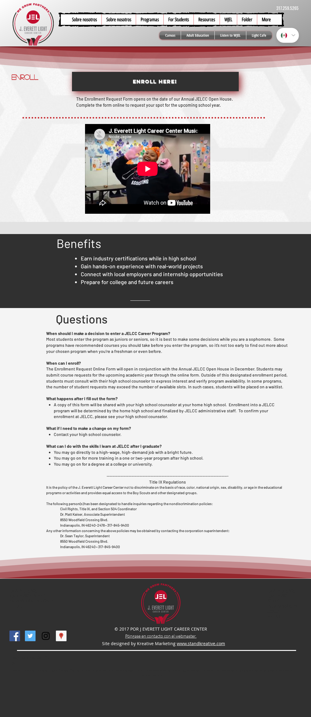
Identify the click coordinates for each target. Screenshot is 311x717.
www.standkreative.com (201, 643)
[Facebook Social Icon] (14, 636)
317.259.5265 (287, 8)
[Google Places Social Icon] (61, 636)
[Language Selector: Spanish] (287, 35)
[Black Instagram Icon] (45, 636)
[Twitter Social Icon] (30, 636)
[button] (178, 19)
